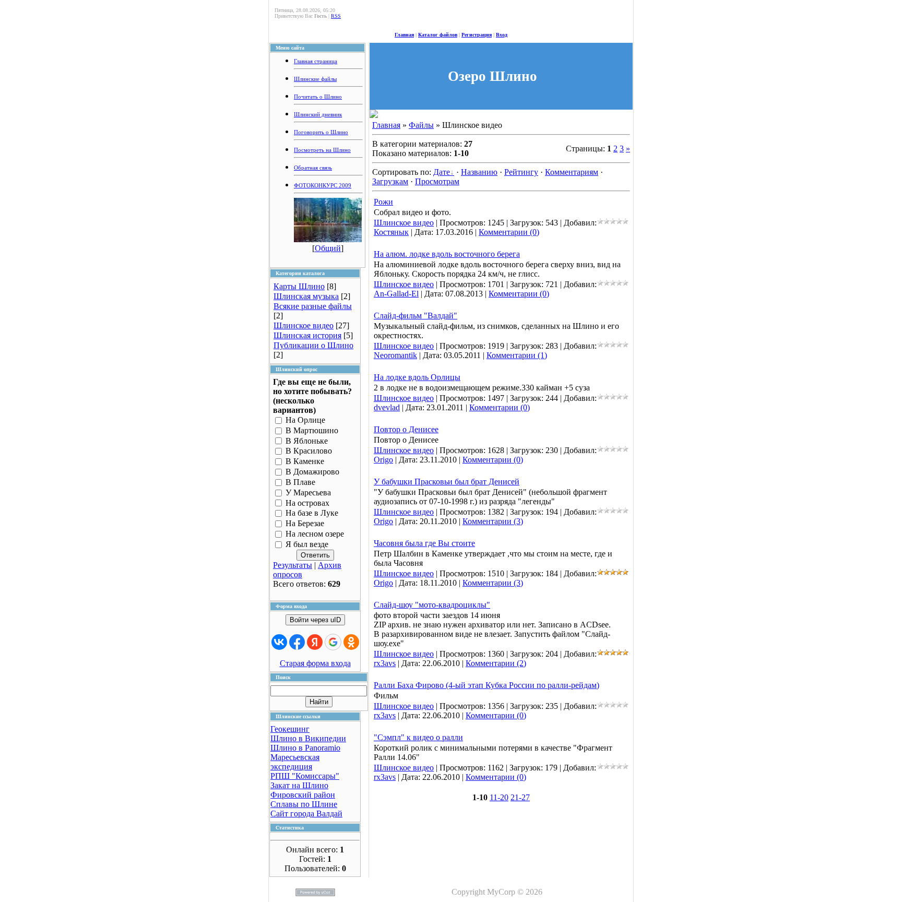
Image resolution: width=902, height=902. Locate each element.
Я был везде (307, 544)
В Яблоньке (307, 440)
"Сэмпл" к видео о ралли (418, 737)
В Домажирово (312, 471)
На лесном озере (315, 533)
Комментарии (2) (496, 663)
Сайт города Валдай (306, 813)
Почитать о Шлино (318, 97)
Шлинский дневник (318, 114)
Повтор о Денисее (406, 429)
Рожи (383, 201)
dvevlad (387, 407)
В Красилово (309, 451)
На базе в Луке (312, 513)
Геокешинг (290, 729)
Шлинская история (307, 335)
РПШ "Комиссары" (304, 776)
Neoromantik (395, 355)
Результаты (292, 565)
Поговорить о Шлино (321, 132)
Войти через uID (315, 620)
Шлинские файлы (315, 79)
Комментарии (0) (509, 232)
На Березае (305, 523)
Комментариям (571, 172)
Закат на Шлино (299, 785)
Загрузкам (390, 181)
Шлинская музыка (306, 296)
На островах (307, 503)
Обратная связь (313, 168)
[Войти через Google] (333, 642)
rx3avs (385, 663)
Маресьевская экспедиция (294, 762)
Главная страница (315, 61)
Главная (404, 35)
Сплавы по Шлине (303, 804)
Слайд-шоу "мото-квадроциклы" (432, 604)
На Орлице (305, 420)
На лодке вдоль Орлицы (417, 377)
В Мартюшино (312, 430)
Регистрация (476, 35)
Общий (328, 248)
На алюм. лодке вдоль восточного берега (447, 254)
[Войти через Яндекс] (315, 642)
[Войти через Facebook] (297, 642)
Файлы (421, 125)
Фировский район (302, 794)
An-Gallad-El (396, 293)
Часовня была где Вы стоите (424, 543)
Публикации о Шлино (313, 345)
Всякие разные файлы (313, 306)
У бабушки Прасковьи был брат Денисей (446, 481)
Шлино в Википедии (308, 738)
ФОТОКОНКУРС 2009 (322, 185)
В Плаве (300, 482)
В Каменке (305, 461)
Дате (441, 172)
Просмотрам (437, 181)
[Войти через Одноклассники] (351, 642)
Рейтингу (521, 172)
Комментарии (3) (492, 521)
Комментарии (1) (516, 355)
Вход (501, 35)
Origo (383, 459)
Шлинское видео (304, 325)
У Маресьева (308, 492)
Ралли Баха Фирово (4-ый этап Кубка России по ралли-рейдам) (486, 685)
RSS (336, 16)
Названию (479, 172)
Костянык (391, 232)
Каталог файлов (437, 35)
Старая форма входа (315, 663)
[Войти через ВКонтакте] (279, 642)
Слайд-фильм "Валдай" (415, 315)
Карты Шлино (299, 286)
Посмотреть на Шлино (322, 150)
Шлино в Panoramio (305, 747)
